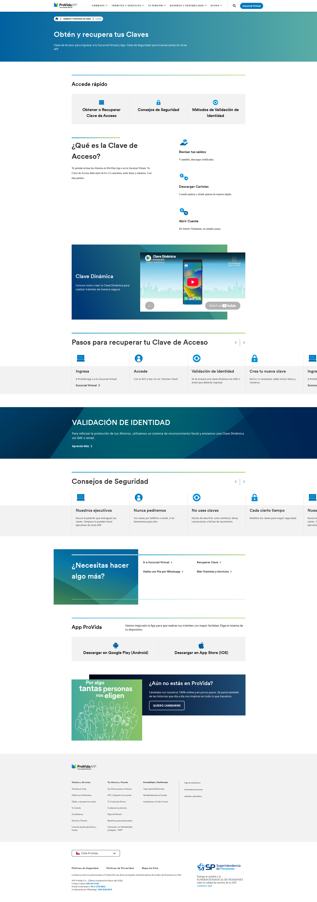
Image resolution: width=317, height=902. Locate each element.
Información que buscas (193, 790)
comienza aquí (204, 885)
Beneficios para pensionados (119, 821)
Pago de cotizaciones (192, 783)
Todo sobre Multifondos (153, 789)
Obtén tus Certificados (81, 795)
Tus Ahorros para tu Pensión (119, 789)
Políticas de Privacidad (120, 868)
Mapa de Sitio (150, 868)
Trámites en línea (79, 789)
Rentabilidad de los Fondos (155, 795)
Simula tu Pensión (79, 821)
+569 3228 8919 (104, 889)
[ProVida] (84, 768)
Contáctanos (77, 814)
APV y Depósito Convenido (119, 795)
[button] (100, 6)
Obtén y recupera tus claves (84, 802)
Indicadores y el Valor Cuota (155, 802)
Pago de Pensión (114, 814)
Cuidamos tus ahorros (117, 808)
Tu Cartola (76, 808)
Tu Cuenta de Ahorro (116, 802)
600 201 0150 (92, 883)
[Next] (244, 343)
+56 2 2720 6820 (97, 886)
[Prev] (235, 343)
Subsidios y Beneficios (193, 796)
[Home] (56, 19)
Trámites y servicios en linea (77, 19)
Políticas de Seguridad (85, 868)
